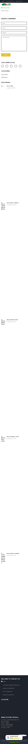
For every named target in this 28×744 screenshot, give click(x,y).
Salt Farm (10, 86)
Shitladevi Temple (12, 202)
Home (3, 1)
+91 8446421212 (10, 688)
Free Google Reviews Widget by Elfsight (14, 741)
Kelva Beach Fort (12, 319)
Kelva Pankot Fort (13, 436)
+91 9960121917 (8, 692)
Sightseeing (4, 77)
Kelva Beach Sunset (13, 553)
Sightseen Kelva (10, 1)
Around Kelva (19, 1)
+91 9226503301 (10, 695)
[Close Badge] (22, 735)
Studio (14, 742)
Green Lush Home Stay (15, 741)
